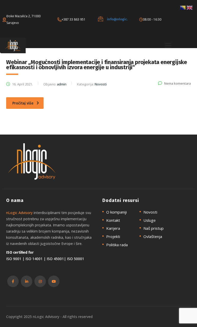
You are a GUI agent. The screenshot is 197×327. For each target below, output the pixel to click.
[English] (189, 7)
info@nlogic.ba (119, 19)
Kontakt (113, 220)
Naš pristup (153, 228)
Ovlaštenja (152, 236)
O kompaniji (116, 212)
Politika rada (117, 244)
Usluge (149, 220)
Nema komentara (177, 83)
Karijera (113, 228)
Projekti (113, 236)
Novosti (150, 212)
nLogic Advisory (19, 212)
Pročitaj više (22, 103)
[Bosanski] (183, 7)
